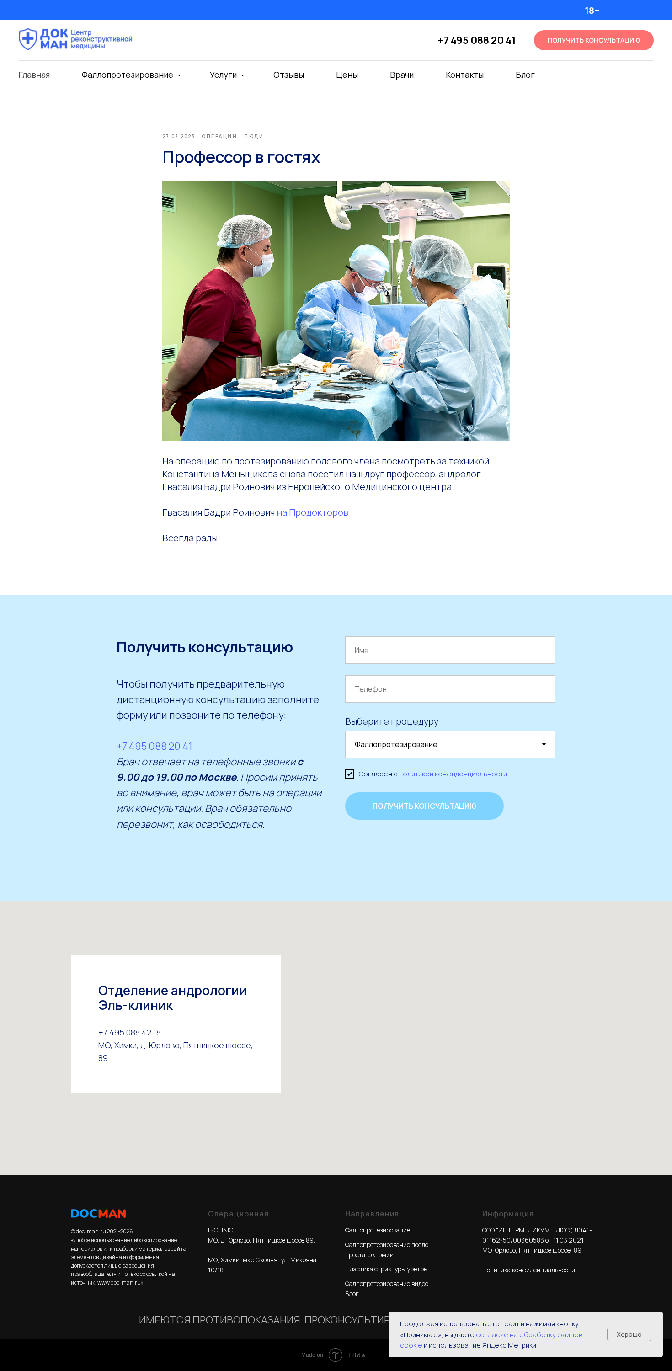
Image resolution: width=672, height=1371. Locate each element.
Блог (525, 74)
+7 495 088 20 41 (477, 40)
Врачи (402, 74)
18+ (592, 10)
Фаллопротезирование (128, 74)
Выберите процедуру (391, 721)
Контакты (465, 74)
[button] (594, 40)
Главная (34, 74)
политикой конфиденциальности (453, 774)
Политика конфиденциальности (528, 1269)
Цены (347, 74)
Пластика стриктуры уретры (386, 1268)
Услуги (224, 74)
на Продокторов (312, 512)
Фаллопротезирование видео (386, 1283)
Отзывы (288, 74)
